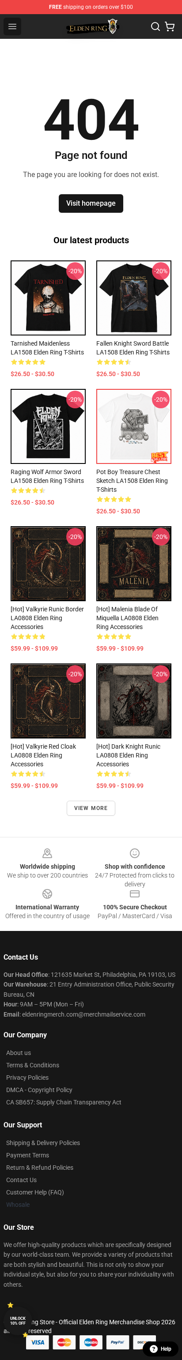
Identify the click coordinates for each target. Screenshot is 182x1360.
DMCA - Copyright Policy (39, 1089)
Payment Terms (27, 1155)
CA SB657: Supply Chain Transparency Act (63, 1102)
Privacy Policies (27, 1077)
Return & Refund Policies (39, 1167)
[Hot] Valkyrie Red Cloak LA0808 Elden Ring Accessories (43, 755)
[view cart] (169, 26)
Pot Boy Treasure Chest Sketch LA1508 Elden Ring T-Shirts (132, 480)
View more (91, 808)
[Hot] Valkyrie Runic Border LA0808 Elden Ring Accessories (47, 618)
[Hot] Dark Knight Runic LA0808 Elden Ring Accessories (128, 755)
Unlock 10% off (18, 1321)
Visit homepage (91, 203)
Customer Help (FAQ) (35, 1192)
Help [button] (166, 1349)
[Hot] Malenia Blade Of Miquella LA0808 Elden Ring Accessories (127, 618)
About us (18, 1052)
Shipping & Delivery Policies (43, 1142)
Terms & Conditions (32, 1065)
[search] (155, 26)
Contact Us (21, 1179)
